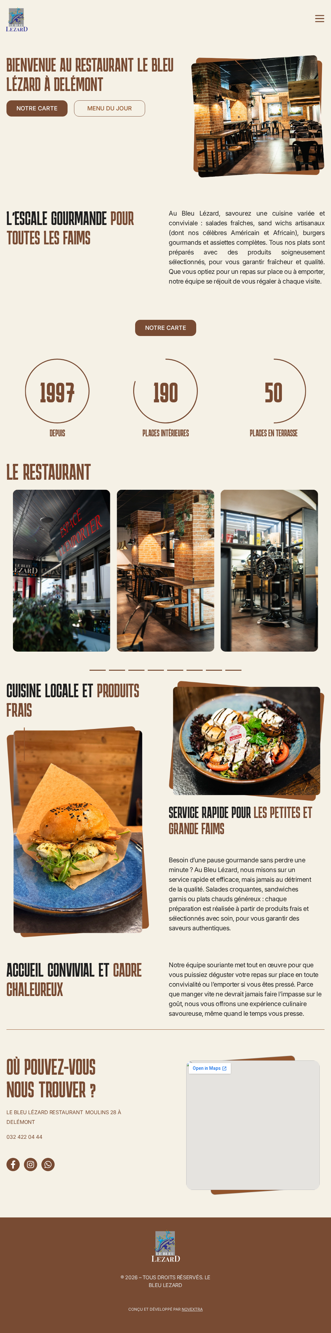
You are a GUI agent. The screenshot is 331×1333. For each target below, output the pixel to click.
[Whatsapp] (48, 1164)
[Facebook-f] (13, 1164)
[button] (98, 670)
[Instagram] (30, 1164)
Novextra (192, 1309)
